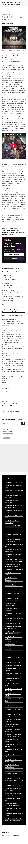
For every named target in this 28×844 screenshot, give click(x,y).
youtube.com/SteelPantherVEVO (12, 315)
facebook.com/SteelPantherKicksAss (13, 308)
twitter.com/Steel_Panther (10, 310)
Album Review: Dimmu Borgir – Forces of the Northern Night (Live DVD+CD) (14, 780)
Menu (14, 9)
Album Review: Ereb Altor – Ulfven (14, 569)
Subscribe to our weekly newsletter (8, 430)
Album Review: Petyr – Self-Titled (13, 662)
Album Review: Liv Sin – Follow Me (14, 785)
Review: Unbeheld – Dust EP (12, 526)
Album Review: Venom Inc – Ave (13, 482)
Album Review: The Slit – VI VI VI (13, 623)
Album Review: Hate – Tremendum (14, 770)
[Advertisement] (14, 458)
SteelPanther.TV (7, 306)
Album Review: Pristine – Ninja (13, 665)
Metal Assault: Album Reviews (11, 3)
